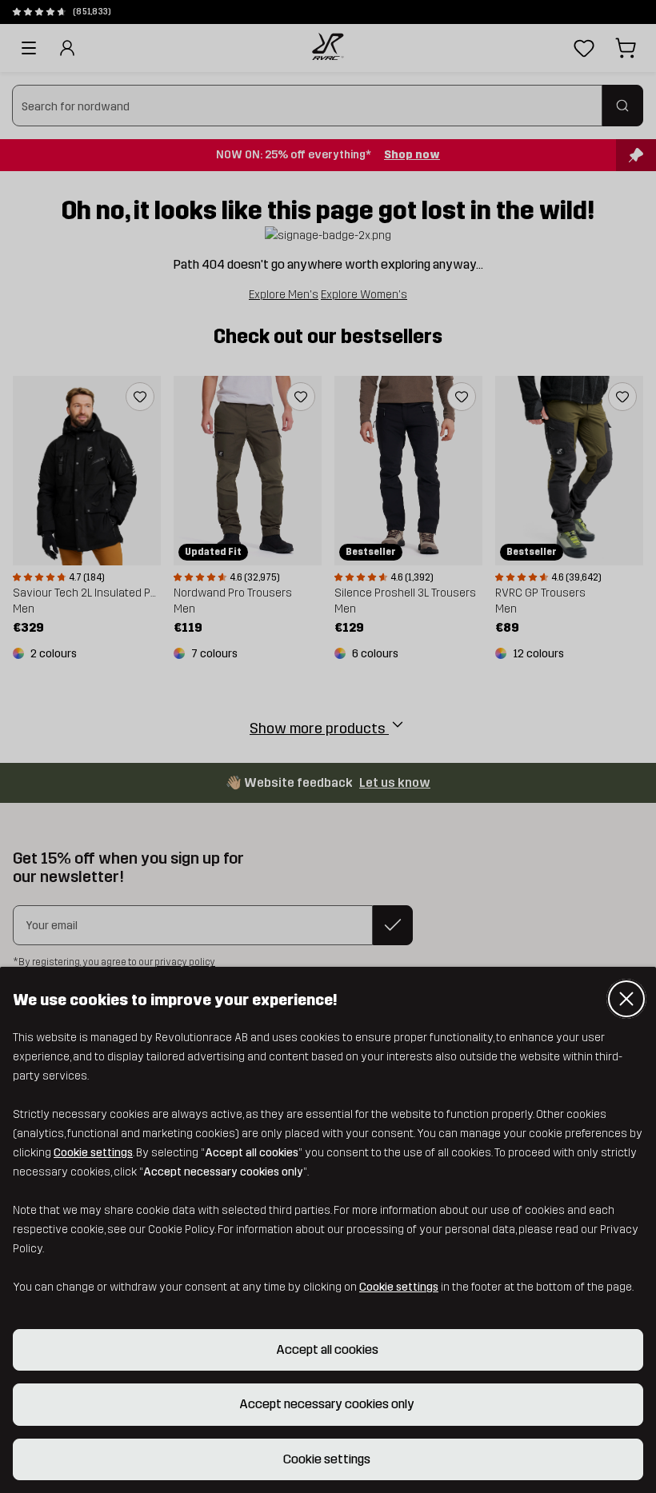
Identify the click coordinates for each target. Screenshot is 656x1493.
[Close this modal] (626, 999)
